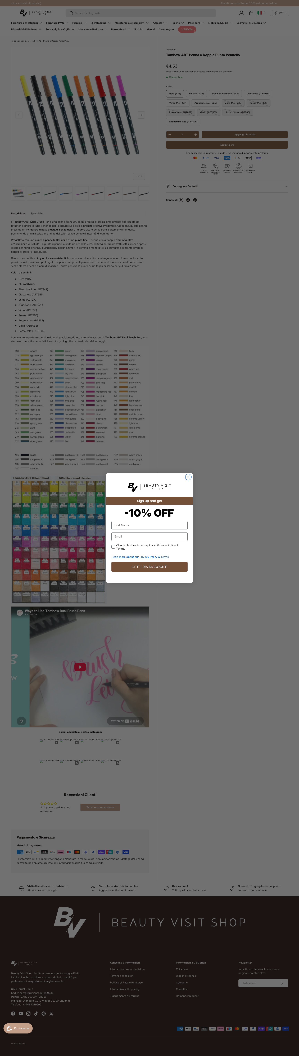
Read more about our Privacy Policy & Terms (140, 556)
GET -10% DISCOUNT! (150, 567)
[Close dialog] (188, 477)
